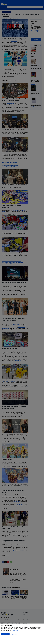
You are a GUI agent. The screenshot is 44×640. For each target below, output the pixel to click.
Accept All (5, 634)
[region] (22, 632)
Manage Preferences (14, 634)
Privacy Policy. (16, 630)
